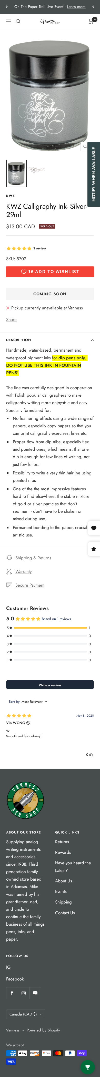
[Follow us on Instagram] (23, 993)
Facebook (15, 979)
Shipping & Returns (33, 558)
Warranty (23, 571)
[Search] (18, 21)
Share (11, 319)
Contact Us (65, 913)
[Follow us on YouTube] (35, 993)
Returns (62, 842)
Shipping (63, 902)
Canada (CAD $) (23, 1014)
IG (8, 967)
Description (18, 339)
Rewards (63, 852)
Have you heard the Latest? (73, 866)
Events (61, 891)
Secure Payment (29, 585)
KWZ (10, 195)
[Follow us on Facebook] (12, 993)
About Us (63, 881)
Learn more (76, 7)
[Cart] (91, 21)
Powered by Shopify (43, 1030)
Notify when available (94, 174)
